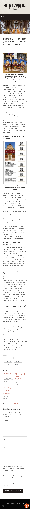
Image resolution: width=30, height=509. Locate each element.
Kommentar (7, 420)
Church (6, 505)
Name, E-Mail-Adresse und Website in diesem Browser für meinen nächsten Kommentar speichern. (13, 468)
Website (5, 456)
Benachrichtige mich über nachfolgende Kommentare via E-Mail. (14, 477)
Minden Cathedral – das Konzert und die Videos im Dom (8, 374)
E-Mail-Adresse (7, 448)
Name (5, 439)
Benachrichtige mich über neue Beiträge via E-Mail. (14, 484)
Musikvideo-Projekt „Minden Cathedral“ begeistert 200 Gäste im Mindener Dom (20, 376)
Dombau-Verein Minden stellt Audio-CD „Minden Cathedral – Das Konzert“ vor (8, 390)
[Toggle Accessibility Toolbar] (27, 506)
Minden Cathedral (15, 5)
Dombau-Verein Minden (15, 403)
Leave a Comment (8, 50)
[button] (3, 506)
